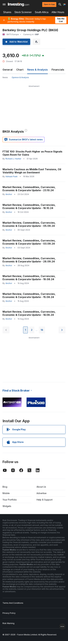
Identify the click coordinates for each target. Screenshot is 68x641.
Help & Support (45, 499)
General (7, 69)
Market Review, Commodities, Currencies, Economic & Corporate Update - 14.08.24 (29, 313)
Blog (5, 486)
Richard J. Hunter (13, 158)
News (5, 77)
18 (42, 330)
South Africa (41, 12)
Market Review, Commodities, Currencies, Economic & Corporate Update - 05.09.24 (29, 224)
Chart (19, 69)
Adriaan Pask (12, 176)
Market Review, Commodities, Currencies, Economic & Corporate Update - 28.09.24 (29, 260)
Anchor (9, 194)
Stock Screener (23, 12)
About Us (41, 486)
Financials (58, 69)
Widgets (7, 506)
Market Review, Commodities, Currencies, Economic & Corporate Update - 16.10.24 (29, 206)
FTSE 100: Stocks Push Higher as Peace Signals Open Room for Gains (32, 153)
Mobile (6, 493)
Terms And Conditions (13, 603)
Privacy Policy (9, 613)
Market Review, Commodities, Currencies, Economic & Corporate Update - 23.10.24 (29, 189)
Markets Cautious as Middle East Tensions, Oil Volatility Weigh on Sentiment (32, 171)
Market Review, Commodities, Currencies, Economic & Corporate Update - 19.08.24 (29, 278)
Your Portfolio (10, 499)
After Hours (58, 12)
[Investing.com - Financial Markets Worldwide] (18, 4)
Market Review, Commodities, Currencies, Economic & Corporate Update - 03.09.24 (29, 242)
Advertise (41, 493)
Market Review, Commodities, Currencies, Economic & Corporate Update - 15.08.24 (29, 295)
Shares (7, 12)
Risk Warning (8, 623)
